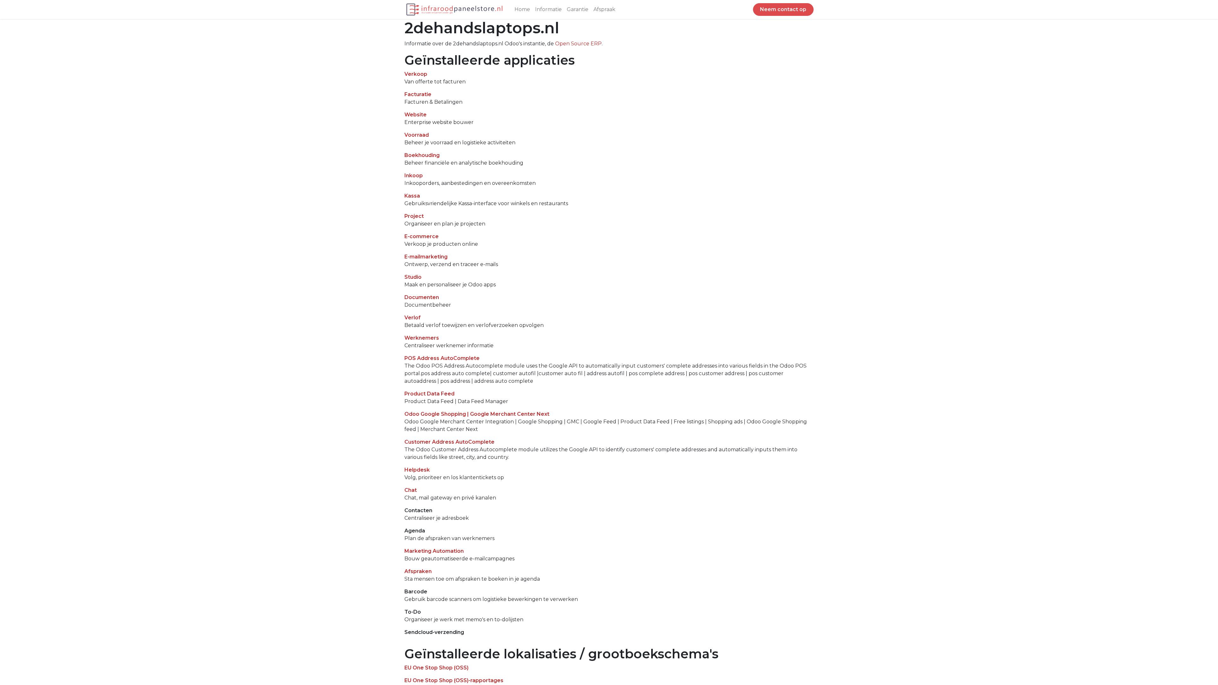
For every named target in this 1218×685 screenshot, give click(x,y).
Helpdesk (417, 470)
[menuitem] (522, 9)
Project (414, 216)
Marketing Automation (434, 551)
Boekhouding (422, 155)
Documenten (421, 297)
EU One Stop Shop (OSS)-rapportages (453, 680)
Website (415, 115)
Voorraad (416, 135)
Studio (413, 277)
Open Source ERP (578, 44)
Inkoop (413, 176)
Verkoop (415, 74)
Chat (410, 490)
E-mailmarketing (426, 257)
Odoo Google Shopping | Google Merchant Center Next (476, 414)
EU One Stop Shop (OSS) (436, 668)
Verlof (412, 318)
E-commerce (421, 236)
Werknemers (421, 338)
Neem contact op (783, 9)
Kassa (412, 196)
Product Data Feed (429, 394)
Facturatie (417, 94)
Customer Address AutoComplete (449, 442)
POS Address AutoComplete (442, 358)
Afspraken (418, 571)
